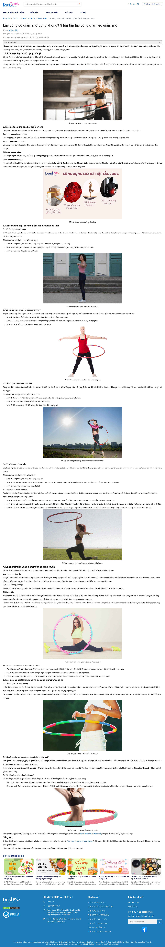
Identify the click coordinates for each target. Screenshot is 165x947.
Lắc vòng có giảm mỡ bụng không (80, 841)
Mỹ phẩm (34, 12)
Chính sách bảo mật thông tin (100, 907)
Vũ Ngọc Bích (13, 30)
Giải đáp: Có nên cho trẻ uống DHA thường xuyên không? (48, 878)
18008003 (50, 902)
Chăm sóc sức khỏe (28, 18)
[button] (158, 873)
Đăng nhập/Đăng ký (153, 4)
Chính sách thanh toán (97, 923)
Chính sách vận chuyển (97, 919)
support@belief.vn (53, 906)
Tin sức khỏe (42, 18)
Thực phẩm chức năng (13, 12)
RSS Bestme (133, 907)
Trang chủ (6, 18)
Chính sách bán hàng (96, 911)
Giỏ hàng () (134, 4)
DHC (55, 921)
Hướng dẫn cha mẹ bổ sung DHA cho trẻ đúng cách (114, 878)
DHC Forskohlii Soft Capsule (90, 834)
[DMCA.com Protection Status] (22, 907)
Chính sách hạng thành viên (99, 932)
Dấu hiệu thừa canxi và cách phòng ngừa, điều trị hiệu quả (144, 878)
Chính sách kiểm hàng (97, 928)
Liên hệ (83, 12)
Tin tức (15, 18)
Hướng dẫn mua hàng (96, 902)
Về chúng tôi (133, 902)
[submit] (78, 4)
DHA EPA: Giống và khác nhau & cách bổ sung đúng (18, 878)
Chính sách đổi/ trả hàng (98, 915)
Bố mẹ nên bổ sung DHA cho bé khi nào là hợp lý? (81, 878)
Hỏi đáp (69, 12)
